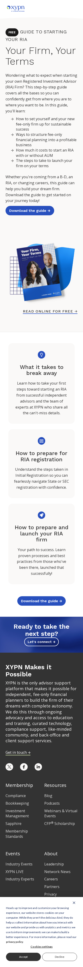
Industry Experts (20, 879)
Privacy (50, 894)
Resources (55, 785)
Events (13, 853)
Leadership (54, 864)
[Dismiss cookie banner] (74, 902)
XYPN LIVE (15, 871)
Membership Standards (17, 834)
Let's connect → (41, 642)
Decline (59, 956)
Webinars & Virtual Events (60, 813)
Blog (48, 795)
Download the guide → (29, 210)
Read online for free (50, 311)
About (51, 853)
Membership (19, 785)
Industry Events (19, 864)
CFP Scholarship (59, 823)
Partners (51, 886)
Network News (57, 871)
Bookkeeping (17, 803)
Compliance (16, 795)
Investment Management (17, 813)
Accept (23, 956)
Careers (51, 879)
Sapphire (13, 823)
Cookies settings (41, 946)
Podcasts (52, 803)
